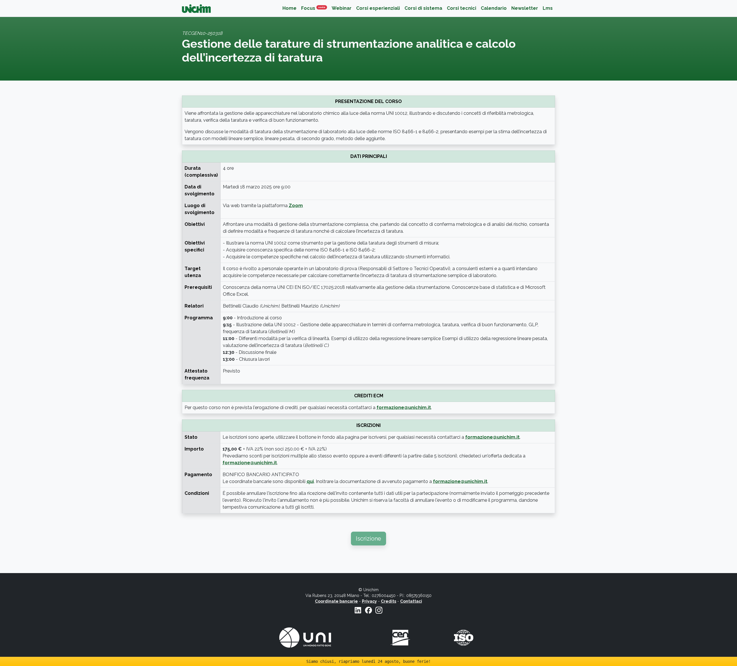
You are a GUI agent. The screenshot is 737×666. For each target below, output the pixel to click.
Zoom (296, 205)
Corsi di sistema (423, 8)
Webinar (342, 8)
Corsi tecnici (461, 8)
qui (310, 481)
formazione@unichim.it (404, 407)
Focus (315, 8)
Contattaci (411, 601)
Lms (548, 8)
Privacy (369, 601)
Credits (388, 601)
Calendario (494, 8)
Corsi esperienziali (378, 8)
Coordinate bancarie (336, 601)
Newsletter (524, 8)
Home (289, 8)
